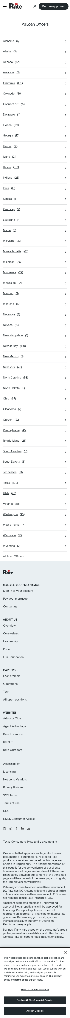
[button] (4, 6)
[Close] (65, 952)
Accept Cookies (35, 1010)
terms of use (21, 979)
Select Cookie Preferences (35, 989)
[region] (35, 982)
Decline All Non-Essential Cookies (35, 1000)
